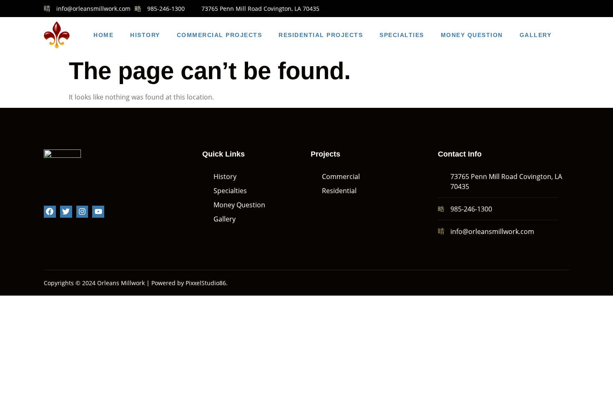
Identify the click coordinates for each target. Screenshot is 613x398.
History (145, 35)
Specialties (401, 35)
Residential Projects (321, 35)
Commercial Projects (219, 35)
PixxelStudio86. (207, 283)
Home (103, 35)
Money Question (472, 35)
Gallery (536, 35)
